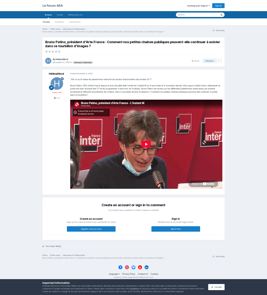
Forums (46, 22)
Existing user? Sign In (198, 6)
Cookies (154, 274)
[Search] (221, 15)
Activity (60, 15)
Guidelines (59, 22)
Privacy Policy (128, 274)
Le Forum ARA (52, 5)
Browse (48, 15)
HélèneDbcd (62, 59)
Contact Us (143, 274)
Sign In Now (176, 229)
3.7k (58, 98)
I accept (217, 287)
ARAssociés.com (75, 15)
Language (114, 274)
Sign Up (218, 5)
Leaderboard (74, 22)
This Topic (210, 15)
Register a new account (91, 229)
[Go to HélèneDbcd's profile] (48, 61)
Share (196, 61)
